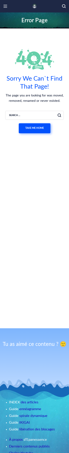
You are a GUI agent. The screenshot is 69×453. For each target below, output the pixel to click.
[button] (64, 6)
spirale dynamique (33, 416)
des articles (29, 402)
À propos (16, 439)
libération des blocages (37, 429)
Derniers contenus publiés (29, 446)
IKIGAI (24, 422)
